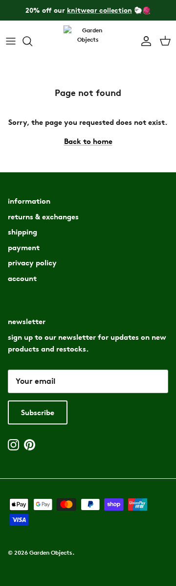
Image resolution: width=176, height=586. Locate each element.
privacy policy (32, 262)
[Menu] (11, 41)
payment (24, 247)
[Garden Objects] (88, 41)
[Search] (32, 41)
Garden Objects (50, 552)
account (22, 278)
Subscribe (37, 412)
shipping (22, 231)
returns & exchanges (43, 216)
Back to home (88, 141)
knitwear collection (99, 10)
